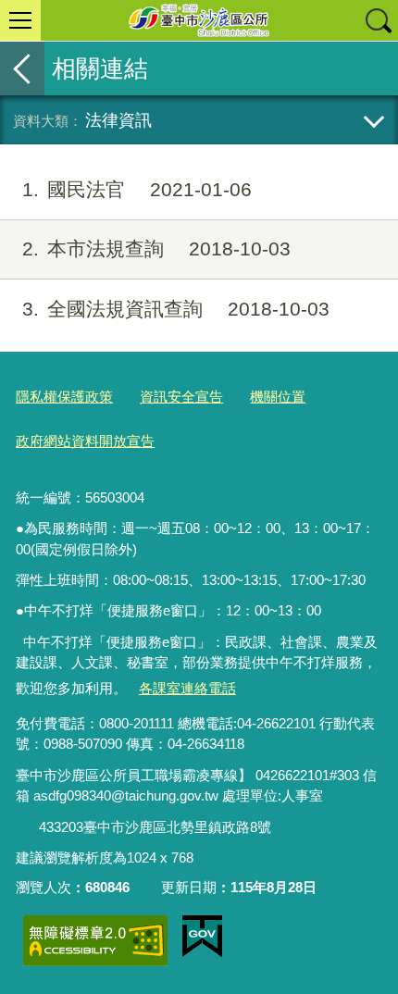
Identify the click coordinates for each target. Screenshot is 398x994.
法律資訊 (118, 120)
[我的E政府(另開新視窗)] (202, 936)
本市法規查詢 (156, 248)
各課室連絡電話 (187, 688)
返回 (22, 68)
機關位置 (277, 396)
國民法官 (137, 189)
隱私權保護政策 (64, 396)
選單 (20, 20)
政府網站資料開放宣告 (85, 441)
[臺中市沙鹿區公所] (199, 20)
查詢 (377, 20)
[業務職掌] (27, 827)
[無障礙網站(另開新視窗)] (95, 940)
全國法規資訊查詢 (176, 308)
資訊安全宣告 (181, 396)
